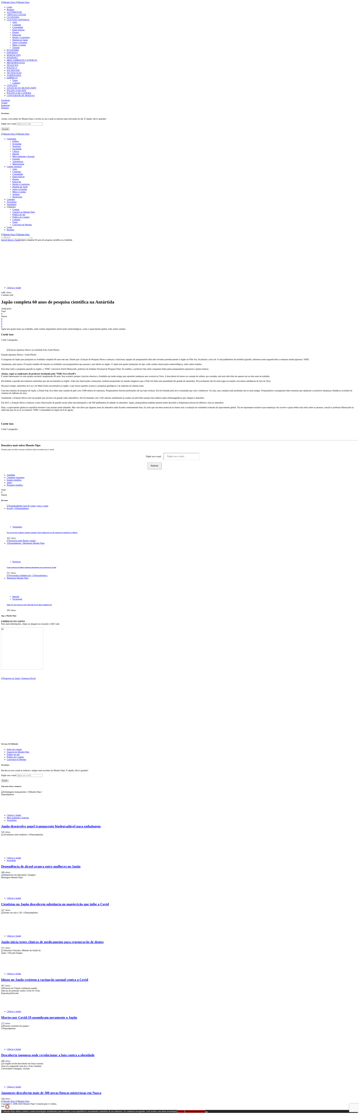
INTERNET (12, 57)
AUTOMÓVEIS (14, 12)
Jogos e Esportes (19, 42)
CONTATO (12, 85)
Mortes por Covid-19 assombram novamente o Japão (39, 1017)
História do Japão (20, 40)
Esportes (16, 159)
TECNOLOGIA (14, 73)
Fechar (181, 1111)
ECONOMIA (13, 50)
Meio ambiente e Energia (23, 156)
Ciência (15, 151)
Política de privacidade (195, 1111)
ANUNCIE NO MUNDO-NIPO (21, 88)
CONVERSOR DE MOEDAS (21, 95)
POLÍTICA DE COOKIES (19, 93)
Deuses (15, 32)
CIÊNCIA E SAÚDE (16, 14)
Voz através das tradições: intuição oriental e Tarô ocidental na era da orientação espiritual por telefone (42, 532)
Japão (9, 482)
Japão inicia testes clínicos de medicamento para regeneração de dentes (52, 942)
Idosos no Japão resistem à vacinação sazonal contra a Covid (44, 979)
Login (9, 7)
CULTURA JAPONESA (18, 20)
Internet (15, 154)
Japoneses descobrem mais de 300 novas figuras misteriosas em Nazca (51, 1093)
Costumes (16, 25)
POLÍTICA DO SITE (16, 90)
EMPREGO (12, 78)
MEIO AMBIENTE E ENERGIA (22, 60)
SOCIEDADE (13, 70)
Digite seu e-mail (9, 124)
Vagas (15, 80)
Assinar (5, 129)
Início (3, 240)
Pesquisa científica (15, 485)
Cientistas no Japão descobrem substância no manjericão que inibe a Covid (55, 904)
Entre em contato (14, 749)
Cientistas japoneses (15, 477)
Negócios (16, 146)
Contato (15, 209)
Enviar (4, 781)
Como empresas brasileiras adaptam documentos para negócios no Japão (31, 567)
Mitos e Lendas (19, 45)
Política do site (18, 214)
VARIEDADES (14, 75)
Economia (16, 144)
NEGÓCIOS (12, 65)
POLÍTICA (12, 68)
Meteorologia (18, 164)
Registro (10, 9)
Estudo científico (14, 480)
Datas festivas (18, 30)
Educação (16, 35)
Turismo (16, 47)
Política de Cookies (20, 217)
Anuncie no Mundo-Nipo (23, 212)
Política (15, 141)
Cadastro (16, 83)
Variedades (17, 527)
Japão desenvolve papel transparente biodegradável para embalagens (51, 826)
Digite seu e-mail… (155, 456)
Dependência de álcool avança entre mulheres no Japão (40, 866)
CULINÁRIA (13, 17)
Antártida (11, 475)
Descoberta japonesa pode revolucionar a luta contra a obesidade (48, 1055)
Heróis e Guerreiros (21, 37)
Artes (14, 22)
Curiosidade (17, 27)
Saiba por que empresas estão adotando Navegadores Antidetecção (29, 605)
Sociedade (16, 149)
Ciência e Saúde (13, 240)
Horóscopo (17, 197)
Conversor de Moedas (22, 224)
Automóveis (17, 161)
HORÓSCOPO (14, 55)
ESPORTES (12, 52)
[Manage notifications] (7, 1106)
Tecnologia (17, 599)
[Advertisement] (179, 262)
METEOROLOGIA (16, 62)
